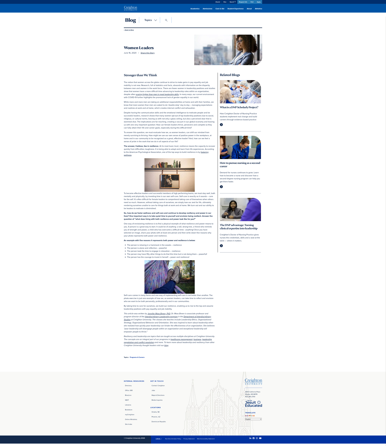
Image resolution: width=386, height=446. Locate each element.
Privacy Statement (189, 439)
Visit (252, 2)
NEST (127, 400)
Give (224, 2)
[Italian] (252, 416)
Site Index (128, 424)
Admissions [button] (207, 8)
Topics (148, 20)
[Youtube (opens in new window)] (260, 438)
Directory (128, 385)
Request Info (243, 2)
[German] (250, 416)
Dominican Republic (159, 421)
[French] (248, 416)
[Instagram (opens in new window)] (256, 438)
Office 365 (129, 390)
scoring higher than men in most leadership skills (157, 94)
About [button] (249, 8)
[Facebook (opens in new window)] (253, 438)
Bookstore (128, 410)
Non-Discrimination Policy (173, 439)
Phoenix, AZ (156, 417)
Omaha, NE (156, 412)
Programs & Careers (137, 357)
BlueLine (128, 395)
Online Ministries (131, 419)
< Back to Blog (129, 30)
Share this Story (148, 52)
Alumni (218, 2)
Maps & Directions (158, 395)
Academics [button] (195, 8)
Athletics (258, 8)
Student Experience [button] (235, 8)
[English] (246, 416)
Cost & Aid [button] (220, 8)
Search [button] (232, 2)
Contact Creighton (158, 385)
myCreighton (129, 414)
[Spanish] (254, 416)
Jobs (153, 390)
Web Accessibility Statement (206, 439)
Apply (259, 2)
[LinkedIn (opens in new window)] (250, 438)
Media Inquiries (157, 400)
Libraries (128, 405)
